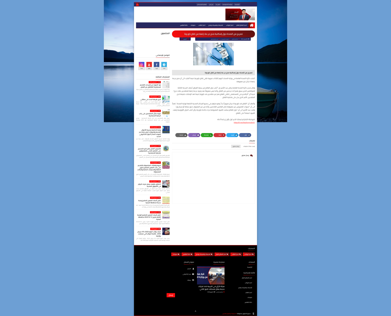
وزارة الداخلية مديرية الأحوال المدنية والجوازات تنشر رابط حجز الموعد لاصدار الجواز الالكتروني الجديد (150, 133)
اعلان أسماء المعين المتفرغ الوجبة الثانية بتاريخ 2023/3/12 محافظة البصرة (149, 217)
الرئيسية (237, 4)
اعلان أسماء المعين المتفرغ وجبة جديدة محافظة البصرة (149, 201)
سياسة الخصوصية (227, 4)
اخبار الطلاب (201, 25)
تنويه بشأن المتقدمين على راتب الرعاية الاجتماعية (150, 114)
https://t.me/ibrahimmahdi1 (244, 122)
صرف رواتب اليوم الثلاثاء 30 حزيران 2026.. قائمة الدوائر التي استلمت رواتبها (149, 233)
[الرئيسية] (251, 25)
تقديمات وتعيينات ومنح (215, 25)
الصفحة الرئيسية (225, 39)
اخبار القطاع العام (241, 25)
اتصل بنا (218, 4)
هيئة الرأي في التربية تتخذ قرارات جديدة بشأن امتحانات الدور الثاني (211, 288)
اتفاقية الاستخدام (201, 4)
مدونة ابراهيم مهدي (228, 314)
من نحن (211, 4)
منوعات (193, 25)
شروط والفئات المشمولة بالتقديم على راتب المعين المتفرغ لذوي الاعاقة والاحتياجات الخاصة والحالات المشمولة (149, 168)
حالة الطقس (184, 25)
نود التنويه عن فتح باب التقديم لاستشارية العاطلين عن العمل (150, 85)
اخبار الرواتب (229, 25)
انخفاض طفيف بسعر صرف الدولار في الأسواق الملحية (149, 185)
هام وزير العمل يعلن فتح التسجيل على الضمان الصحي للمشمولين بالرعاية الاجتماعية (149, 150)
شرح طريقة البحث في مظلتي (150, 99)
